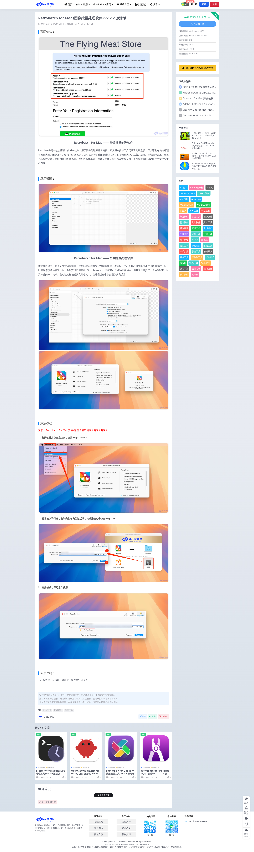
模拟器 (195, 239)
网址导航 (98, 834)
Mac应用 (83, 4)
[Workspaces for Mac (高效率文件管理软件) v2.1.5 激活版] (156, 748)
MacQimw (49, 716)
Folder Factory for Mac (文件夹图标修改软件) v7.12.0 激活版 (204, 156)
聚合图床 (98, 828)
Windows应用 (103, 4)
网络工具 (184, 257)
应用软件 (120, 767)
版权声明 (126, 834)
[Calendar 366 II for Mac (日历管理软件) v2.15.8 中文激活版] (184, 146)
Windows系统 (203, 204)
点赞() (164, 716)
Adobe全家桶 (196, 187)
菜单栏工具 (197, 257)
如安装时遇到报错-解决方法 (199, 68)
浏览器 (204, 239)
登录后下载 (198, 24)
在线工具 (98, 821)
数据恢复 (184, 239)
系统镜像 (85, 767)
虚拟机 (183, 263)
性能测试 (184, 234)
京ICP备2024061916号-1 (115, 844)
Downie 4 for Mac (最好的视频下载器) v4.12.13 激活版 (212, 98)
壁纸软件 (184, 222)
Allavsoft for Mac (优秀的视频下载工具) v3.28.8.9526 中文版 (204, 166)
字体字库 (184, 228)
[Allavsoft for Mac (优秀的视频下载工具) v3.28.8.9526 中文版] (184, 166)
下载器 (183, 210)
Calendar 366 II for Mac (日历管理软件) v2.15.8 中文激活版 (203, 145)
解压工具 (184, 268)
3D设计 (183, 187)
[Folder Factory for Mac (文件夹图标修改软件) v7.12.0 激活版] (184, 156)
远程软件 (207, 268)
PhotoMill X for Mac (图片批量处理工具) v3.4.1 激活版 (120, 772)
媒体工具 (207, 222)
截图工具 (196, 234)
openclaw (196, 199)
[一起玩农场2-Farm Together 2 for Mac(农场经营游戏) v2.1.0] (184, 136)
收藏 (154, 716)
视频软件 (205, 263)
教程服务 (142, 4)
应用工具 (69, 710)
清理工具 (184, 245)
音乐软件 (184, 274)
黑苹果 (195, 274)
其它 (155, 4)
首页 (70, 4)
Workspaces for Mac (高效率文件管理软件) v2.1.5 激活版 (155, 773)
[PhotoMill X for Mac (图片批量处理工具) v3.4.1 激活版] (121, 748)
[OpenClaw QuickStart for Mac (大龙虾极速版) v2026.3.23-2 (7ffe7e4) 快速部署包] (86, 748)
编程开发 (50, 767)
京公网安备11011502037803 (137, 844)
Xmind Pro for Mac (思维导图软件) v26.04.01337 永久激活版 (215, 86)
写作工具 (193, 210)
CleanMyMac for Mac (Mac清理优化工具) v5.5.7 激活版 (212, 109)
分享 (144, 716)
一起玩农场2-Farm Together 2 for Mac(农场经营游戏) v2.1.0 (204, 135)
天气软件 (196, 222)
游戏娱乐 (196, 245)
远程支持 (126, 821)
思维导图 (207, 228)
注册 (214, 4)
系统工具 (196, 251)
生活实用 (184, 251)
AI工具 (209, 187)
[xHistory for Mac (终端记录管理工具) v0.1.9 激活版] (51, 748)
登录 (204, 4)
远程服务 (196, 268)
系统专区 (124, 4)
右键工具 (196, 216)
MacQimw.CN (129, 841)
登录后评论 (104, 795)
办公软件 (184, 216)
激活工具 (207, 245)
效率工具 (207, 234)
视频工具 (193, 263)
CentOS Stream (187, 193)
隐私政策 (126, 828)
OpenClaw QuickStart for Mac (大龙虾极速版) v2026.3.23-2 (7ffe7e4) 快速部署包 (86, 773)
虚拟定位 (210, 257)
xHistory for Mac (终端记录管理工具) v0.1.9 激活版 (50, 772)
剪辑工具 (205, 210)
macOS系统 (204, 193)
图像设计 (69, 24)
